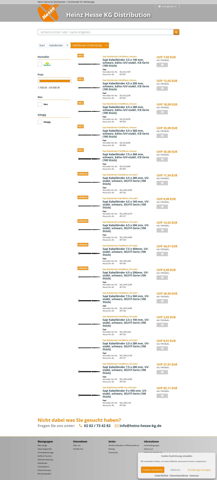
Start (42, 45)
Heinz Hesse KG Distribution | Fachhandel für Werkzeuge (66, 1)
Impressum (194, 475)
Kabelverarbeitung (45, 459)
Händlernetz (78, 449)
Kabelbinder (56, 45)
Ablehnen (175, 469)
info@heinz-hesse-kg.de (140, 426)
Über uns (77, 445)
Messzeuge (42, 445)
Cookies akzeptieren (152, 469)
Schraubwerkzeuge (45, 452)
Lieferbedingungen (151, 445)
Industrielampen (44, 470)
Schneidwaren (43, 467)
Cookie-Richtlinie (161, 475)
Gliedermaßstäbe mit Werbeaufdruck (123, 445)
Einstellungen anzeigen (199, 469)
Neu (46, 104)
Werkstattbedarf (44, 474)
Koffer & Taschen (45, 456)
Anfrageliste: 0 (168, 6)
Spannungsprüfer (45, 449)
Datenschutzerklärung (179, 475)
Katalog (111, 449)
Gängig (47, 122)
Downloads (113, 452)
